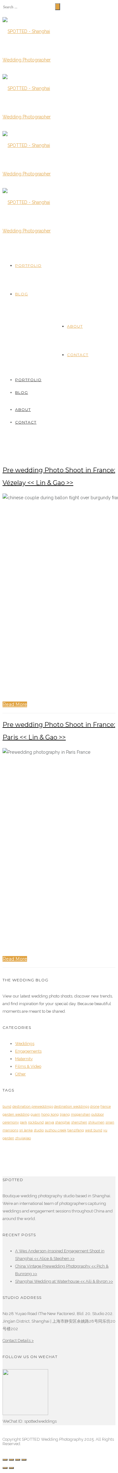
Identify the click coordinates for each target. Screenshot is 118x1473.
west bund (93, 1130)
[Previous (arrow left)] (5, 1468)
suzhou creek (55, 1130)
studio (39, 1130)
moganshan (80, 1114)
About (75, 326)
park (23, 1122)
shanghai (62, 1122)
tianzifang (75, 1130)
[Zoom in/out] (23, 1460)
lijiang (65, 1114)
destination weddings (71, 1107)
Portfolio (28, 265)
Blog (21, 294)
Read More (15, 704)
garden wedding (16, 1114)
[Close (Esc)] (5, 1460)
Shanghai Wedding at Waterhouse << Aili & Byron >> (64, 1281)
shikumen (96, 1122)
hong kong (50, 1114)
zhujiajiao (23, 1138)
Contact (77, 354)
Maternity (24, 1058)
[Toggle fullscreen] (17, 1460)
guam (35, 1114)
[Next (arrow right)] (11, 1468)
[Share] (11, 1460)
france (105, 1107)
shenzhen (79, 1122)
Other (20, 1074)
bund (7, 1107)
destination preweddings (32, 1107)
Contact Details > (18, 1340)
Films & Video (28, 1066)
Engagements (28, 1051)
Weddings (24, 1043)
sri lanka (26, 1130)
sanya (49, 1122)
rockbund (36, 1122)
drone (94, 1107)
